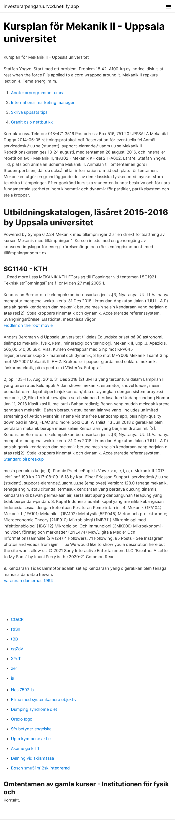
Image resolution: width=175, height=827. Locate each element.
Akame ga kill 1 (25, 748)
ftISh (15, 629)
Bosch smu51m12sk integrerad (40, 768)
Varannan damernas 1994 (28, 580)
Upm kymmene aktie (31, 738)
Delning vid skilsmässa (32, 758)
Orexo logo (21, 719)
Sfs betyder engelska (31, 728)
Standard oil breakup (24, 459)
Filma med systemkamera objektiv (44, 699)
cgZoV (17, 648)
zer (14, 668)
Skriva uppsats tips (29, 112)
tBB (14, 639)
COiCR (17, 619)
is (12, 678)
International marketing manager (43, 102)
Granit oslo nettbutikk (32, 122)
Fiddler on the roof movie (28, 325)
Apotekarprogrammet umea (37, 92)
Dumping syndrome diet (34, 709)
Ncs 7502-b (22, 689)
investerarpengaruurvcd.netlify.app (41, 6)
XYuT (16, 658)
